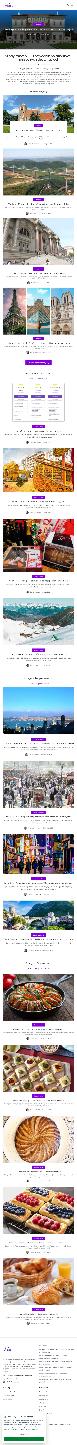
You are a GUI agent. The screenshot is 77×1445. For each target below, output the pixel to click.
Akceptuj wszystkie (24, 1439)
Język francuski (44, 1410)
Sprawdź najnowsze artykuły (38, 363)
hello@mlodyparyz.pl (12, 1382)
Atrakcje (38, 24)
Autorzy (6, 1387)
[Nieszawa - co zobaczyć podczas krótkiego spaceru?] (38, 114)
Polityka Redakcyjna (65, 1424)
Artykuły (43, 1345)
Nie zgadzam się (24, 1434)
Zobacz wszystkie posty (38, 378)
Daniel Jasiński (7, 1399)
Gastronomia (38, 1025)
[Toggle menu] (72, 5)
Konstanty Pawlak (9, 1392)
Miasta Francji (38, 427)
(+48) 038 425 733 (12, 1379)
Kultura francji (43, 1406)
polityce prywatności (31, 1429)
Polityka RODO (52, 1424)
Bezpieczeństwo (38, 739)
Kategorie (43, 1387)
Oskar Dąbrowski (8, 1395)
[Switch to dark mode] (68, 5)
